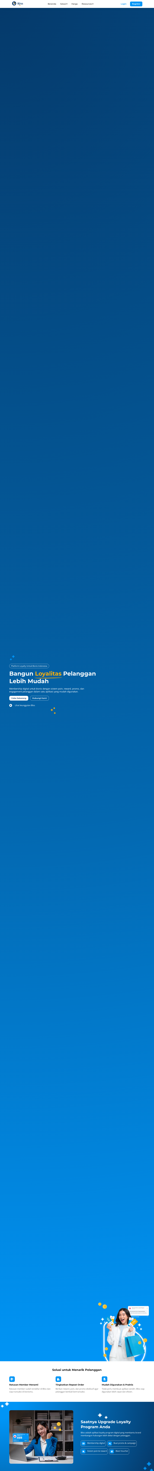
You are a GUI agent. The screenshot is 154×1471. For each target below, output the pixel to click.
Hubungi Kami (39, 698)
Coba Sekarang (18, 698)
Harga (74, 4)
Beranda (52, 4)
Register (136, 4)
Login (123, 4)
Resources (87, 4)
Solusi (63, 4)
